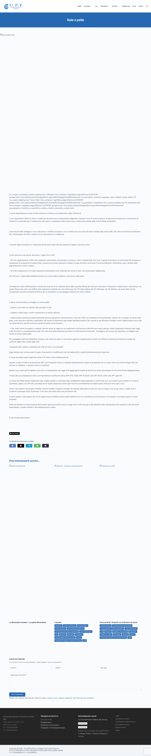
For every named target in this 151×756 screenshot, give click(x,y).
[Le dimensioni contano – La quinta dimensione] (30, 542)
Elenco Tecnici (121, 727)
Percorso (104, 6)
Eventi (141, 6)
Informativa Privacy (123, 719)
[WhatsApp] (37, 446)
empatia (70, 634)
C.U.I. (96, 6)
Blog (134, 6)
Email (58, 668)
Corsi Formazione (86, 631)
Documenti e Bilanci (122, 724)
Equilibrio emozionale (120, 631)
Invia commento (17, 694)
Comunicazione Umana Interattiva (66, 631)
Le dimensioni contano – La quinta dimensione (27, 622)
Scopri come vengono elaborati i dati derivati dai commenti (70, 698)
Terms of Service (99, 734)
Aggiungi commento (19, 675)
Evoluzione (78, 634)
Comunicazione (60, 628)
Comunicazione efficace (76, 628)
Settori (114, 6)
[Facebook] (12, 446)
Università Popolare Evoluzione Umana (68, 640)
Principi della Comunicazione (64, 637)
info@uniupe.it (46, 722)
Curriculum (126, 6)
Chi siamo (87, 6)
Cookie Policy (82, 727)
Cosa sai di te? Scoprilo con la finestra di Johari (118, 622)
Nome (13, 668)
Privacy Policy (82, 723)
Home (79, 6)
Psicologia (117, 634)
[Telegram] (29, 446)
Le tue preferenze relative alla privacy (93, 720)
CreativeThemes (53, 748)
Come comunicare (70, 625)
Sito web (103, 668)
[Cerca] (147, 6)
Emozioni (63, 634)
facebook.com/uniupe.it (50, 725)
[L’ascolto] (75, 542)
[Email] (45, 446)
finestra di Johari (106, 634)
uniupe (79, 637)
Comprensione (82, 625)
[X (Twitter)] (20, 446)
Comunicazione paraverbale (122, 625)
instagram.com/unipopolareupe (53, 728)
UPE (84, 640)
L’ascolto (57, 622)
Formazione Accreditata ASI (125, 722)
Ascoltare (58, 625)
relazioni (125, 634)
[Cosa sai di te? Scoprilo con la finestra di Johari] (121, 542)
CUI (56, 634)
